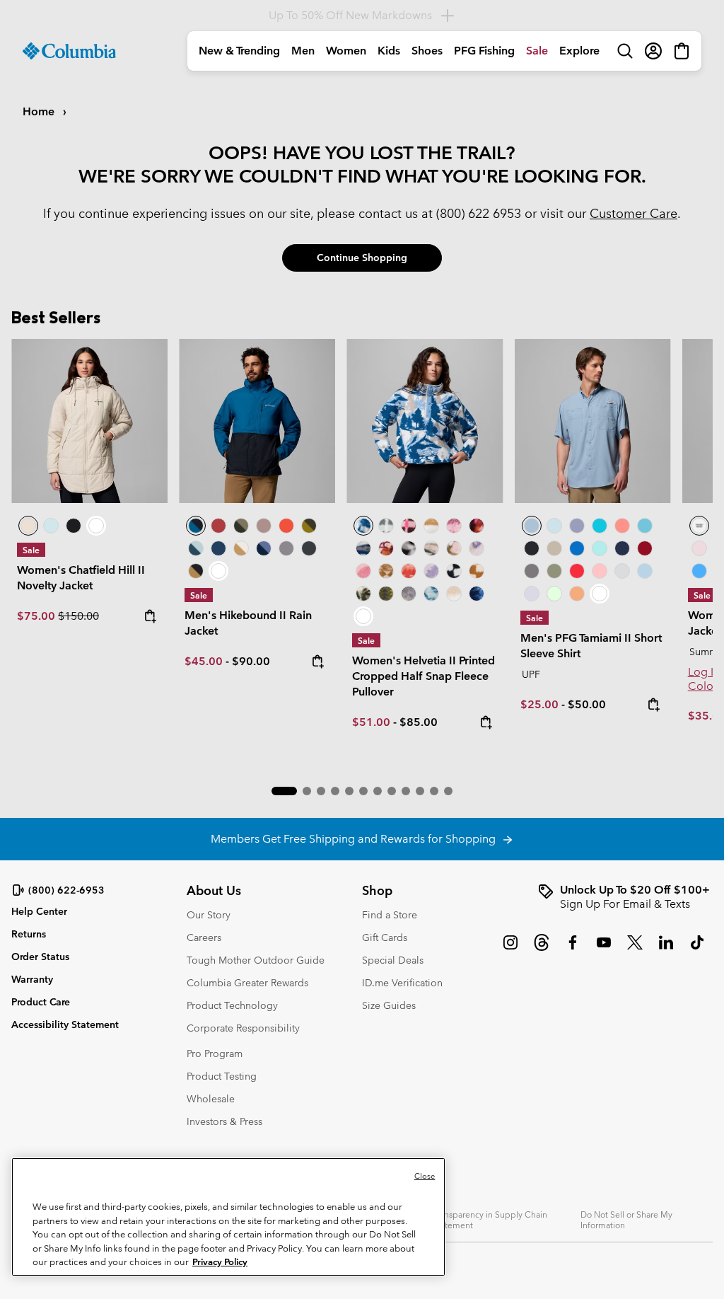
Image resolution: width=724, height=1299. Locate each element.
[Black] (309, 548)
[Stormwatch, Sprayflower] (431, 571)
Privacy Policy (219, 1262)
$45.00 (204, 661)
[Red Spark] (577, 571)
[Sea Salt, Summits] (431, 526)
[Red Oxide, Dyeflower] (476, 526)
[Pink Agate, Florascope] (454, 548)
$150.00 (78, 616)
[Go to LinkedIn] (666, 949)
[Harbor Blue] (699, 571)
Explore (579, 50)
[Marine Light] (554, 526)
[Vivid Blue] (577, 548)
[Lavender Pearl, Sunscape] (476, 548)
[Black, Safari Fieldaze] (73, 526)
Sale (537, 50)
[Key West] (554, 594)
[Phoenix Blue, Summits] (363, 548)
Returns (28, 934)
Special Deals (393, 960)
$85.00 (418, 722)
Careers (204, 937)
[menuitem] (239, 51)
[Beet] (645, 548)
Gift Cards (384, 937)
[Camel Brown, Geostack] (476, 571)
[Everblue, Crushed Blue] (196, 548)
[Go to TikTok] (697, 949)
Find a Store (389, 914)
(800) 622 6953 (478, 213)
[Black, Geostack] (454, 571)
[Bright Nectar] (577, 594)
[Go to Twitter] (634, 949)
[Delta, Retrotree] (386, 571)
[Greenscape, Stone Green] (241, 526)
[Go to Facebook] (572, 949)
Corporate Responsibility (243, 1028)
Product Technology (232, 1005)
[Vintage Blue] (645, 526)
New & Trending (239, 50)
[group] (625, 897)
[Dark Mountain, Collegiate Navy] (264, 548)
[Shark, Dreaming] (409, 594)
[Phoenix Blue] (699, 526)
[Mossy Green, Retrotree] (386, 594)
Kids (389, 50)
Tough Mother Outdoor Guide (256, 960)
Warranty (32, 979)
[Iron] (264, 526)
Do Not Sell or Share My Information (626, 1219)
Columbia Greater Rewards (247, 982)
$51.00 (371, 722)
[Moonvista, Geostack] (409, 526)
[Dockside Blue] (593, 421)
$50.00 (587, 704)
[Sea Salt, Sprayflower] (454, 594)
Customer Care (633, 213)
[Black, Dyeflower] (409, 548)
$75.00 (37, 616)
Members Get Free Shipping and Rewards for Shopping (356, 838)
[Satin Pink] (699, 548)
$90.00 (251, 661)
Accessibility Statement (65, 1024)
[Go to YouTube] (603, 949)
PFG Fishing (484, 50)
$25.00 (539, 704)
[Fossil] (554, 548)
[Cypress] (554, 571)
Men (303, 50)
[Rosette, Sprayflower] (363, 571)
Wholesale (211, 1098)
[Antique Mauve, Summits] (454, 526)
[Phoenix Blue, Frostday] (424, 421)
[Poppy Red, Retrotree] (409, 571)
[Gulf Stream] (599, 548)
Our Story (208, 914)
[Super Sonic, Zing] (286, 526)
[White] (532, 594)
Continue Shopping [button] (362, 257)
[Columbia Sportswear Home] (69, 50)
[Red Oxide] (218, 526)
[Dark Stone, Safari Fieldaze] (89, 421)
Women (346, 50)
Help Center (39, 912)
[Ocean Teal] (599, 526)
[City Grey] (286, 548)
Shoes (427, 50)
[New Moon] (577, 526)
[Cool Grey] (622, 571)
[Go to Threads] (541, 949)
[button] (284, 791)
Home (40, 111)
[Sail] (645, 571)
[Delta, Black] (196, 571)
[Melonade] (622, 526)
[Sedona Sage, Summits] (431, 548)
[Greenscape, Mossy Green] (309, 526)
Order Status (40, 956)
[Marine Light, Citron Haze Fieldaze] (51, 526)
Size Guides (389, 1005)
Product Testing (222, 1076)
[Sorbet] (599, 571)
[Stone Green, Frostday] (363, 594)
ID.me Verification (402, 982)
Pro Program (215, 1053)
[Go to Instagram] (510, 949)
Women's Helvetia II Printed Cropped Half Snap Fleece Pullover (423, 676)
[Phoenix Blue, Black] (257, 421)
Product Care (40, 1001)
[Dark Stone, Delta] (241, 548)
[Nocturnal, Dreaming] (476, 594)
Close (425, 1176)
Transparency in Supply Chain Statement (490, 1219)
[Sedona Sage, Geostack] (386, 526)
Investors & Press (224, 1121)
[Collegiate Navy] (218, 548)
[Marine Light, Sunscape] (431, 594)
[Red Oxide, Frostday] (386, 548)
